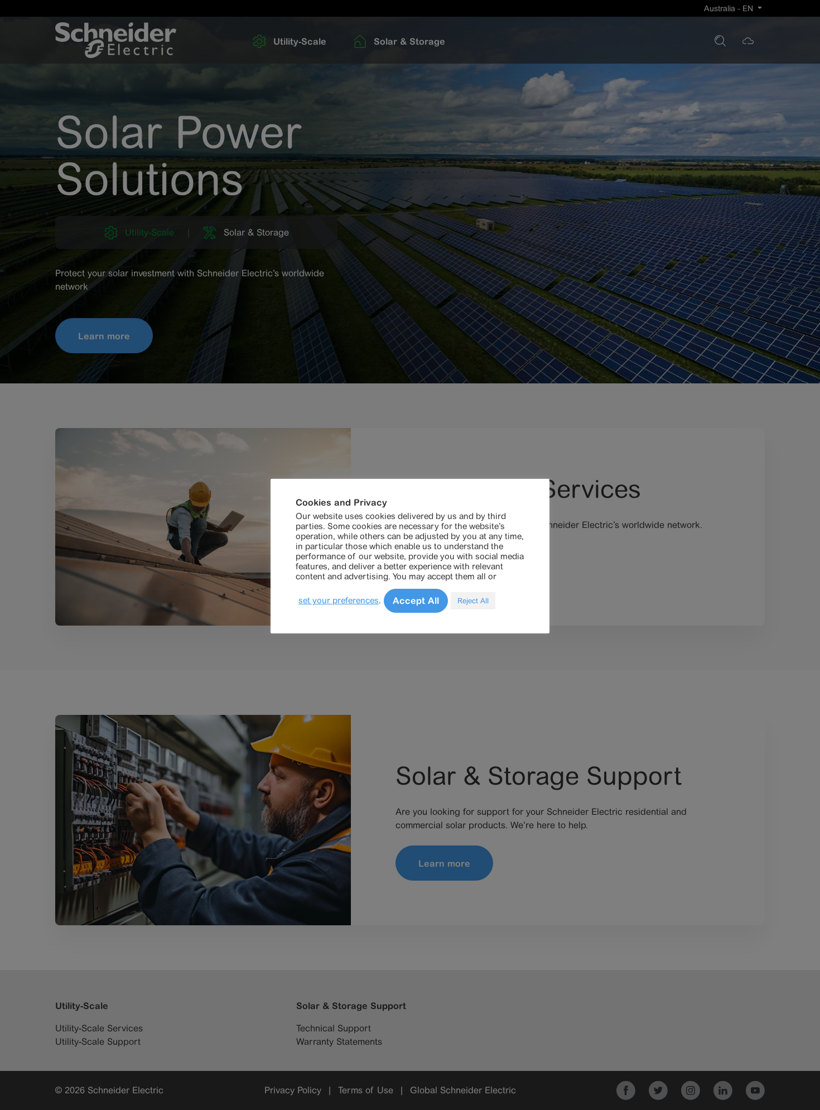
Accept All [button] (416, 600)
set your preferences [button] (338, 600)
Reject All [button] (473, 601)
